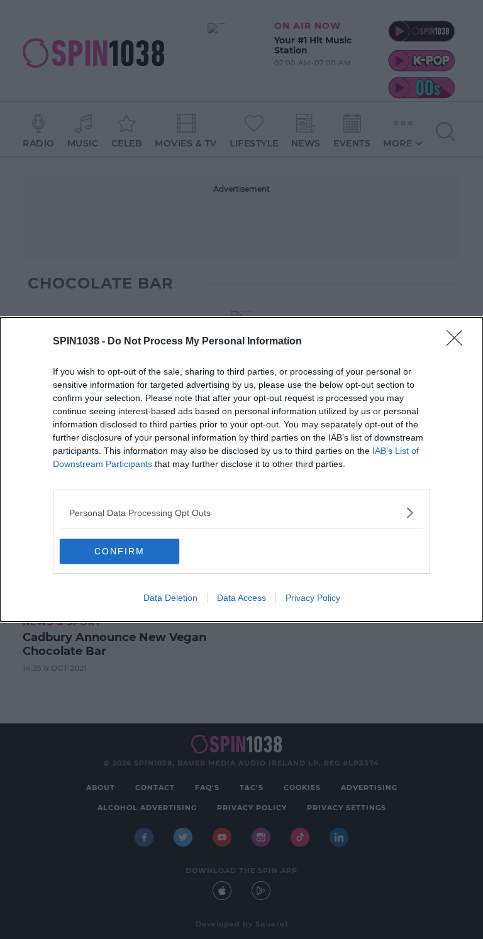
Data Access (241, 598)
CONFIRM (119, 551)
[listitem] (241, 512)
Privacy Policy (313, 598)
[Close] (458, 342)
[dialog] (241, 469)
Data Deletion (170, 598)
